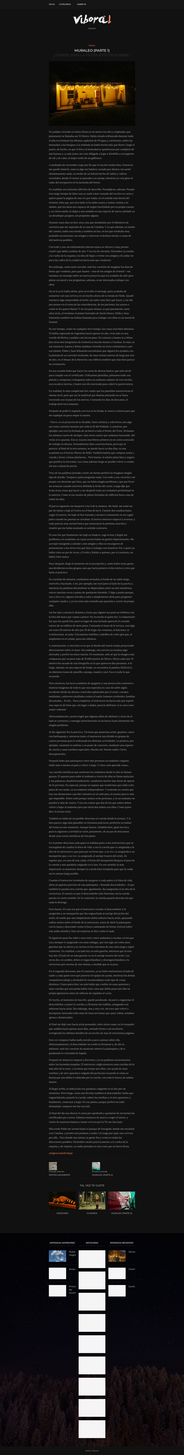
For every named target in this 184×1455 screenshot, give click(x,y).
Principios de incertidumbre (72, 1289)
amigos (53, 1153)
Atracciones (72, 1269)
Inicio (52, 4)
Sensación (132, 1251)
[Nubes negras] (57, 1256)
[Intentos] (117, 1273)
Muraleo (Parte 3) (121, 1213)
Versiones (62, 1213)
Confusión (132, 1286)
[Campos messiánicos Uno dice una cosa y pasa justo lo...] (92, 1273)
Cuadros (92, 1213)
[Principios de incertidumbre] (57, 1291)
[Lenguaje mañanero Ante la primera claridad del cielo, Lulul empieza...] (92, 1315)
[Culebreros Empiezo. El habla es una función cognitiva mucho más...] (92, 1336)
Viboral (95, 1451)
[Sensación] (117, 1256)
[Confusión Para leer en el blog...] (92, 1251)
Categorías (65, 4)
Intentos (132, 1269)
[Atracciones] (57, 1273)
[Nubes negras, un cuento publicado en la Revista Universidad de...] (92, 1400)
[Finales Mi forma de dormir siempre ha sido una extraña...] (92, 1294)
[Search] (133, 4)
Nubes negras (72, 1253)
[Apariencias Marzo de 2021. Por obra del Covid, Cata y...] (92, 1358)
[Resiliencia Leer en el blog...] (92, 1421)
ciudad (61, 1153)
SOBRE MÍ (81, 4)
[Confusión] (117, 1291)
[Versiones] (62, 1200)
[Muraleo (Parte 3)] (121, 1200)
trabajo (69, 1153)
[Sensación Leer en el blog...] (92, 1379)
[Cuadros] (92, 1200)
